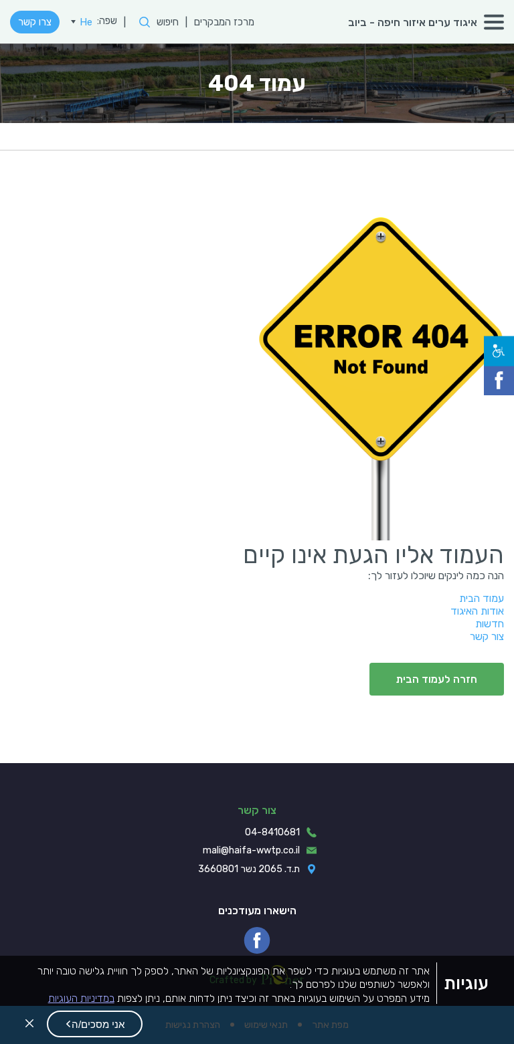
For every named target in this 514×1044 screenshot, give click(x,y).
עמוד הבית (481, 598)
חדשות (489, 623)
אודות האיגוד (477, 611)
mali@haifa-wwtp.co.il (251, 850)
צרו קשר (35, 22)
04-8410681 (272, 832)
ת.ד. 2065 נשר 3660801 (249, 869)
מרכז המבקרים (224, 22)
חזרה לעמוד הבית (436, 679)
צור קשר (487, 636)
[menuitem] (81, 22)
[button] (95, 1024)
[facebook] (257, 940)
